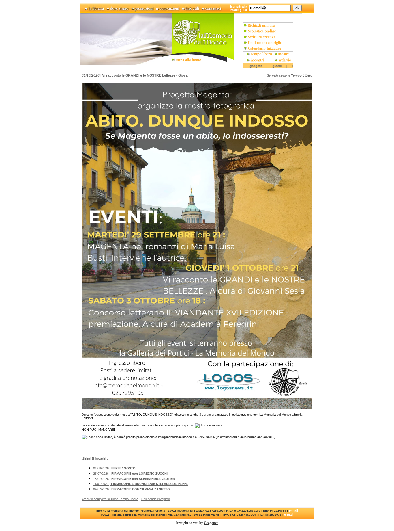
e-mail (293, 510)
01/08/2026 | (114, 468)
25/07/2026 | (130, 473)
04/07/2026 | (131, 489)
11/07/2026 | (140, 484)
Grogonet (211, 523)
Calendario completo (155, 499)
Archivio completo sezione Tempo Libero (110, 499)
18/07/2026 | (134, 478)
